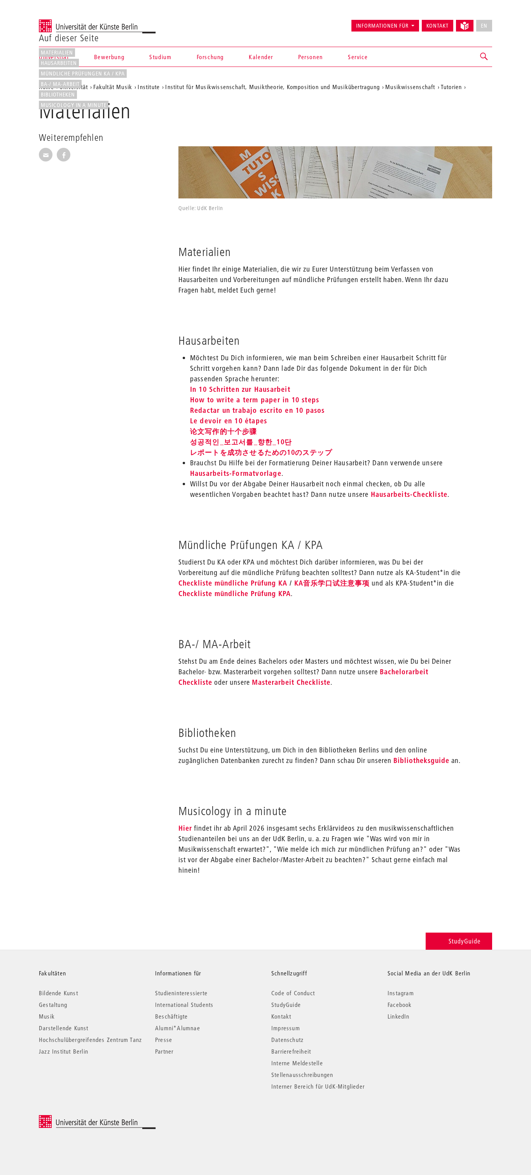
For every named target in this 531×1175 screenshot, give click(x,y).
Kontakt (437, 25)
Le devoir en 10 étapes (228, 420)
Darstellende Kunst (64, 1028)
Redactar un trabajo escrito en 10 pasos (257, 410)
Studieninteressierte (181, 993)
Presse (163, 1039)
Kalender (261, 57)
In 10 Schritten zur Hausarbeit (240, 389)
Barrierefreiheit (291, 1051)
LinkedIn (399, 1016)
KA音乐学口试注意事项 (332, 583)
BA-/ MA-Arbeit (60, 84)
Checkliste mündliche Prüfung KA (232, 583)
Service (358, 57)
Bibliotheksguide (421, 760)
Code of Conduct (293, 993)
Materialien (57, 52)
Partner (164, 1051)
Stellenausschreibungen (302, 1075)
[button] (484, 57)
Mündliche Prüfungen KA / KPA (83, 73)
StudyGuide (464, 941)
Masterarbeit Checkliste (291, 682)
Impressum (285, 1028)
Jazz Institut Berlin (63, 1051)
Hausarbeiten (59, 63)
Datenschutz (287, 1039)
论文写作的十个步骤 (223, 431)
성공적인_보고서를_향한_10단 (241, 441)
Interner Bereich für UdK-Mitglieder (318, 1086)
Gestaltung (53, 1004)
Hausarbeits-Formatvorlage (235, 473)
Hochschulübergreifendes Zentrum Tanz (90, 1039)
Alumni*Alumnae (177, 1028)
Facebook (400, 1004)
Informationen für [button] (382, 25)
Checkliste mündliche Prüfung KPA (234, 593)
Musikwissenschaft (410, 87)
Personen (310, 57)
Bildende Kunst (58, 993)
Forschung (210, 57)
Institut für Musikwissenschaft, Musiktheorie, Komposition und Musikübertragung (272, 87)
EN (484, 25)
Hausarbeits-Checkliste (409, 494)
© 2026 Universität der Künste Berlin (79, 1119)
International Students (184, 1004)
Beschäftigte (171, 1016)
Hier (185, 828)
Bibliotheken (58, 94)
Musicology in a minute (74, 105)
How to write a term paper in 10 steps (254, 399)
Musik (47, 1016)
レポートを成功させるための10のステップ (261, 452)
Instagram (401, 993)
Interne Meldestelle (297, 1063)
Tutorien (451, 87)
